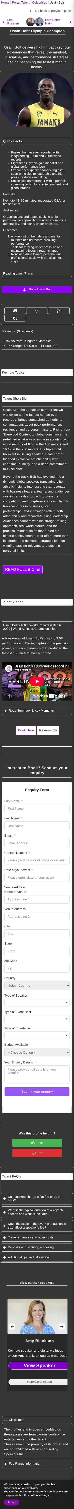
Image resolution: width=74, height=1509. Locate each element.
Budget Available (16, 1044)
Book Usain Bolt (40, 289)
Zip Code (10, 961)
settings (43, 1495)
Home (5, 2)
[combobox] (37, 1003)
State (8, 943)
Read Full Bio (20, 569)
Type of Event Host (17, 1012)
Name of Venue (15, 892)
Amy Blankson (39, 1341)
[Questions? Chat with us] (37, 310)
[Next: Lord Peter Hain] (39, 21)
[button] (15, 310)
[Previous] (12, 1327)
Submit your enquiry (37, 1091)
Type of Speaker (15, 995)
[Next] (62, 1327)
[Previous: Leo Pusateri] (3, 22)
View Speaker (39, 1365)
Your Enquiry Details (18, 1062)
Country (9, 978)
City (7, 926)
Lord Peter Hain (52, 21)
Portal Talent (21, 2)
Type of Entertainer (17, 1028)
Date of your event (17, 870)
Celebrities (39, 2)
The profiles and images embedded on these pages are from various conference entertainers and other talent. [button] (34, 1434)
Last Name (12, 818)
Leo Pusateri (13, 21)
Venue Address (15, 887)
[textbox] (37, 1002)
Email (8, 835)
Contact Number (15, 853)
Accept (11, 1502)
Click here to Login (37, 1109)
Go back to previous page (53, 11)
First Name (12, 801)
